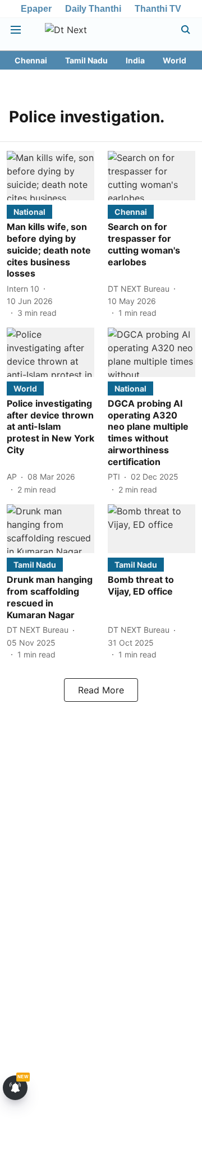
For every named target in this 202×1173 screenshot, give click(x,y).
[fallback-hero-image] (50, 175)
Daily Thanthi (93, 8)
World (174, 60)
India (135, 60)
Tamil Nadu (86, 60)
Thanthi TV (158, 8)
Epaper (36, 8)
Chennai (31, 60)
